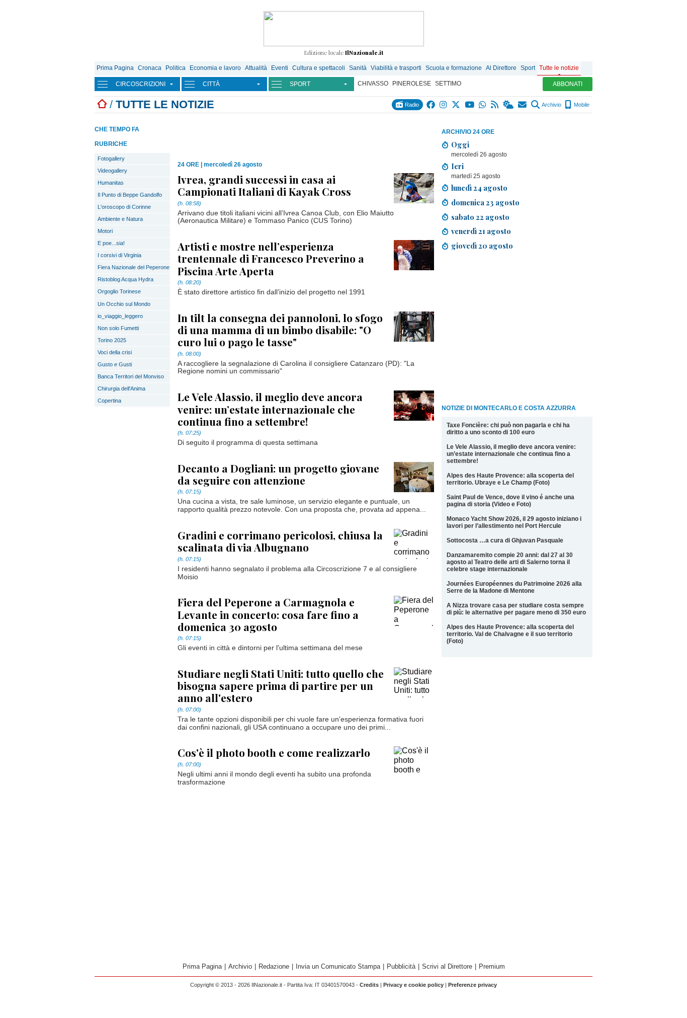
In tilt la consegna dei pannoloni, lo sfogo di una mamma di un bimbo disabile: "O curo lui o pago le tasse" (280, 329)
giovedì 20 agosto (482, 246)
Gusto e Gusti (115, 364)
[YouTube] (470, 105)
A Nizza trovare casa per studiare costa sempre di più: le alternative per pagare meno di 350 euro (516, 609)
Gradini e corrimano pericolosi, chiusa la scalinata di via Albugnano (280, 541)
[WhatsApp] (483, 105)
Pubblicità (401, 966)
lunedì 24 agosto (479, 188)
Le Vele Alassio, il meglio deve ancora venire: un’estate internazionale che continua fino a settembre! (511, 453)
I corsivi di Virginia (119, 255)
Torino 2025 (112, 340)
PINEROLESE (411, 83)
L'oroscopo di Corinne (124, 207)
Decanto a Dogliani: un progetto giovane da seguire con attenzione (278, 474)
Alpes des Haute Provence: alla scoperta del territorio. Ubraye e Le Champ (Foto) (510, 479)
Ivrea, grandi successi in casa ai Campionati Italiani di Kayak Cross (264, 185)
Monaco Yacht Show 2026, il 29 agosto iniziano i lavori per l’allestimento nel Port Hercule (514, 522)
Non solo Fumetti (118, 328)
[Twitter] (456, 105)
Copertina (109, 401)
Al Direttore (501, 67)
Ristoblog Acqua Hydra (125, 279)
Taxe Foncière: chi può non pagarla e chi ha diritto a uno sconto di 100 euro (508, 429)
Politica (175, 67)
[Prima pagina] (102, 104)
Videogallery (112, 171)
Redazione (274, 966)
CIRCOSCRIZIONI (140, 84)
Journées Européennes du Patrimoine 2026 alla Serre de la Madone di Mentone (514, 587)
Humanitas (111, 183)
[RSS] (495, 105)
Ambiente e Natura (120, 219)
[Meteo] (508, 105)
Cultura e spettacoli (318, 67)
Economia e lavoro (215, 67)
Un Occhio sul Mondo (124, 304)
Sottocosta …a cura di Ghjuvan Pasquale (505, 540)
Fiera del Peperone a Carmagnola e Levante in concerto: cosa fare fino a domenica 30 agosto (268, 614)
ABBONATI (567, 84)
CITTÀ (211, 84)
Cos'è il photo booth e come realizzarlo (274, 752)
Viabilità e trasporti (396, 67)
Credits (369, 985)
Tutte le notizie (559, 67)
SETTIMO (448, 83)
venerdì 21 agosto (481, 231)
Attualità (256, 67)
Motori (105, 231)
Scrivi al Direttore (447, 966)
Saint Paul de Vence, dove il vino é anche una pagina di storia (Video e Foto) (510, 501)
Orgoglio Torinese (119, 291)
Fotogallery (111, 158)
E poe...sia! (111, 243)
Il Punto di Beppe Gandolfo (130, 195)
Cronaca (149, 67)
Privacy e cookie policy (413, 985)
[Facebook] (431, 105)
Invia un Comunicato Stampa (338, 966)
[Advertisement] (517, 329)
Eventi (279, 67)
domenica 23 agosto (485, 202)
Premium (492, 966)
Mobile (580, 105)
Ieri (457, 166)
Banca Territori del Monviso (131, 376)
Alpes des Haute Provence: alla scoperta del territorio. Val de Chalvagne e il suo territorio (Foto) (510, 634)
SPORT (300, 84)
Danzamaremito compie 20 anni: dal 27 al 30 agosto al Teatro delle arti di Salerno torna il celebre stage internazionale (510, 562)
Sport (528, 67)
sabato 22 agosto (480, 217)
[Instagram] (444, 105)
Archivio (551, 105)
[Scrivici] (523, 105)
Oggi (460, 144)
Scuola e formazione (453, 67)
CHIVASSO (373, 83)
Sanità (358, 67)
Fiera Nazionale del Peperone (133, 267)
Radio (411, 105)
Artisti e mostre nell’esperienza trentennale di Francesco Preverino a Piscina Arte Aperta (271, 258)
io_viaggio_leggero (120, 316)
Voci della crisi (115, 352)
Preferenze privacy (472, 985)
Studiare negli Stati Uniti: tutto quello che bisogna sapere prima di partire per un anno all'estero (281, 685)
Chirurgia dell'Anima (121, 388)
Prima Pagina (115, 67)
